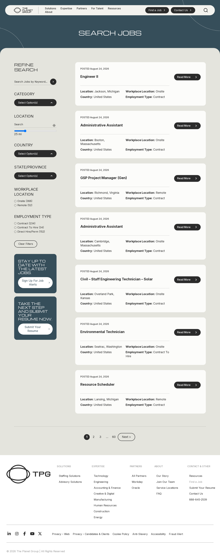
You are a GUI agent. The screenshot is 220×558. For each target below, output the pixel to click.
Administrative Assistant (101, 125)
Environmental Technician (102, 332)
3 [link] (100, 437)
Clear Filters (25, 243)
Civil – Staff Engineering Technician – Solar (116, 279)
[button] (157, 10)
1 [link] (86, 437)
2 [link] (94, 437)
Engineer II (89, 76)
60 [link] (114, 437)
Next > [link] (126, 437)
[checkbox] (35, 201)
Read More (184, 77)
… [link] (107, 437)
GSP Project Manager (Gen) (103, 178)
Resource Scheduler (97, 384)
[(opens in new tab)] (28, 474)
